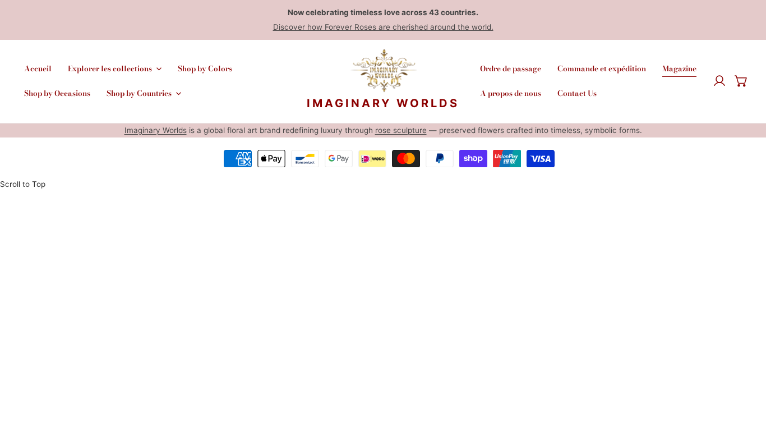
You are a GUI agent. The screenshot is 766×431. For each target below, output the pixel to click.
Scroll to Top (22, 184)
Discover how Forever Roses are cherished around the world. (383, 26)
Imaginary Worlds (155, 130)
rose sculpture (401, 130)
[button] (741, 81)
